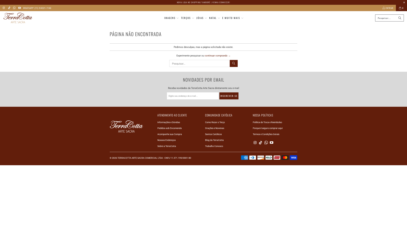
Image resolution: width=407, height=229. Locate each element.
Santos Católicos (213, 134)
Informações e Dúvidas (168, 122)
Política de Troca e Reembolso (267, 122)
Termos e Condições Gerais (266, 134)
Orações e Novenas (214, 128)
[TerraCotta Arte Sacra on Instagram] (3, 8)
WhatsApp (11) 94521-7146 (37, 8)
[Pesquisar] (400, 17)
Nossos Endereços (166, 140)
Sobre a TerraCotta (166, 146)
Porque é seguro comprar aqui (268, 128)
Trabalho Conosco (214, 146)
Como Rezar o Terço (215, 122)
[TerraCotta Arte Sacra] (18, 18)
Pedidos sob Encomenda (169, 128)
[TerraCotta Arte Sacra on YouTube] (19, 8)
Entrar (389, 8)
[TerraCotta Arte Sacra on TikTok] (8, 8)
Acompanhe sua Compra (169, 134)
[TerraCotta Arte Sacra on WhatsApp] (14, 8)
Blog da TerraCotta (214, 140)
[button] (171, 18)
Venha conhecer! (221, 2)
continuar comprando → (218, 55)
